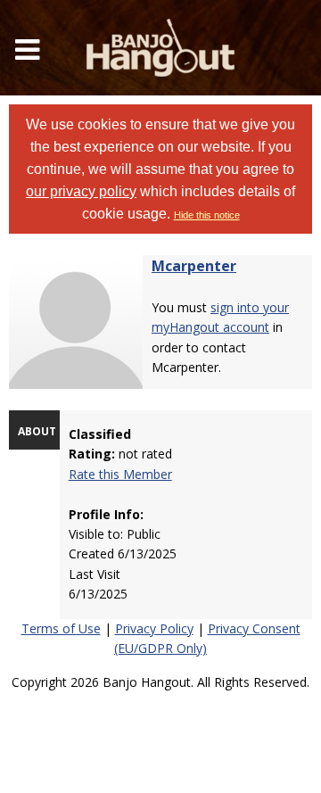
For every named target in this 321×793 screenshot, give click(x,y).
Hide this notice (207, 215)
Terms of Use (61, 628)
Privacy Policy (154, 628)
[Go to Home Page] (160, 47)
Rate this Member (120, 474)
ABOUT (37, 431)
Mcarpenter (194, 266)
